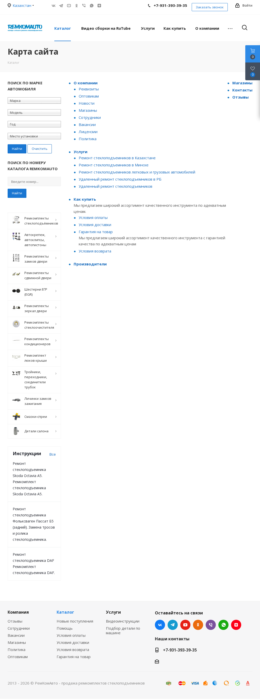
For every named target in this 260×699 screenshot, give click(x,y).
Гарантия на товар (96, 231)
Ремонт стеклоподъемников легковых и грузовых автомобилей (137, 171)
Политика (87, 138)
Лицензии (88, 131)
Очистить (39, 148)
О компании (86, 82)
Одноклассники (76, 5)
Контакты (242, 89)
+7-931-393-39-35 (180, 650)
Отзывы (240, 97)
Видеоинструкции (122, 621)
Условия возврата (95, 250)
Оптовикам (89, 96)
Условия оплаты (93, 217)
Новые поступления (75, 621)
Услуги (80, 151)
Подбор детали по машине (123, 630)
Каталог (65, 612)
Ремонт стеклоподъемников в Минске (114, 164)
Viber (84, 5)
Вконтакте (53, 5)
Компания (18, 612)
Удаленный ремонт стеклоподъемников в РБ (120, 179)
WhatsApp (91, 5)
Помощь (65, 628)
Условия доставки (95, 224)
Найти (17, 193)
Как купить (85, 199)
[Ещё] (230, 28)
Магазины (88, 110)
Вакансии (87, 124)
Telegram (61, 5)
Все (52, 454)
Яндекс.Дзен (99, 5)
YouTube (69, 5)
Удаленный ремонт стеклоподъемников (115, 186)
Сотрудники (90, 117)
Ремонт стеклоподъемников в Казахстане (117, 157)
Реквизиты (89, 88)
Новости (86, 103)
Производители (90, 263)
